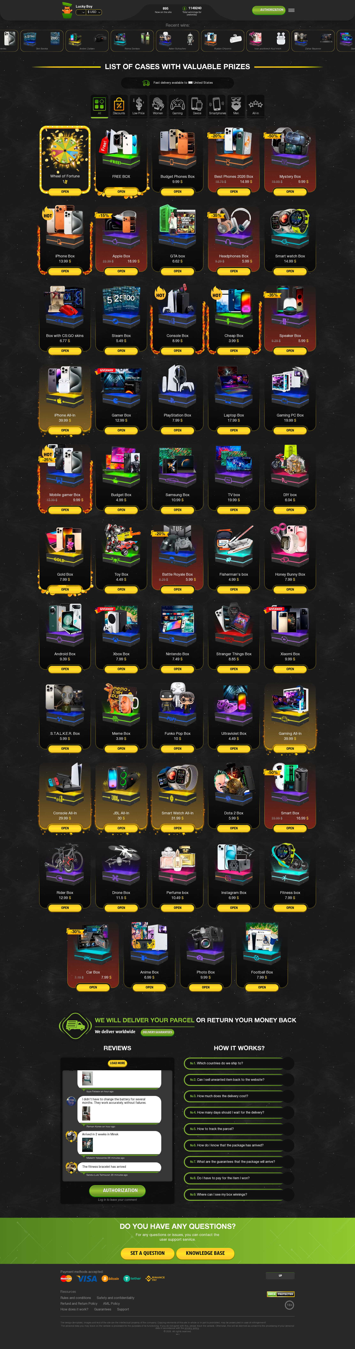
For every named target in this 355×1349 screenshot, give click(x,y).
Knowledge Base (205, 1253)
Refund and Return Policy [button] (78, 1303)
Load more (117, 1063)
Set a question (147, 1253)
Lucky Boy (84, 6)
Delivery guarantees (157, 1032)
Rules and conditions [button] (75, 1298)
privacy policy (192, 1328)
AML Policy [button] (111, 1303)
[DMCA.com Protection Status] (281, 1296)
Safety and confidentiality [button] (115, 1298)
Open (65, 192)
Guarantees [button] (102, 1309)
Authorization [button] (271, 10)
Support (123, 1309)
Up (280, 1275)
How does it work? (74, 1309)
